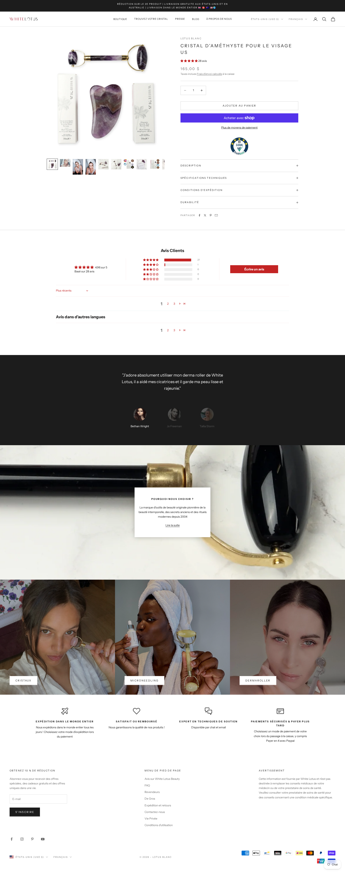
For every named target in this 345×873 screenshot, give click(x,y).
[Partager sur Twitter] (205, 215)
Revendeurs (152, 792)
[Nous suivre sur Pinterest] (32, 839)
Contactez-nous (155, 812)
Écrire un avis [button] (254, 269)
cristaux (23, 680)
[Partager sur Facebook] (199, 215)
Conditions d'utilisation (159, 825)
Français (296, 19)
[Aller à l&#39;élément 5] (103, 164)
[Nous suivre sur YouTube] (43, 839)
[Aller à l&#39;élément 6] (116, 164)
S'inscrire (24, 812)
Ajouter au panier (239, 105)
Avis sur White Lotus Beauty (162, 779)
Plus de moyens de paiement (239, 127)
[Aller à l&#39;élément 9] (154, 164)
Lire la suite (173, 525)
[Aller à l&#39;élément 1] (52, 164)
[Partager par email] (216, 215)
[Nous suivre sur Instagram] (22, 839)
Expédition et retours (158, 805)
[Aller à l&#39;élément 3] (77, 167)
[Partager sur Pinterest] (210, 215)
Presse (180, 19)
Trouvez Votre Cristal (151, 19)
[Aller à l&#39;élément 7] (129, 164)
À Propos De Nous (219, 19)
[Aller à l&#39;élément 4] (90, 167)
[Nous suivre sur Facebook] (12, 839)
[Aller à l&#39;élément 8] (141, 164)
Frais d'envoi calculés (209, 73)
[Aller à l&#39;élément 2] (65, 163)
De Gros (150, 798)
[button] (189, 61)
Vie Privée (151, 818)
